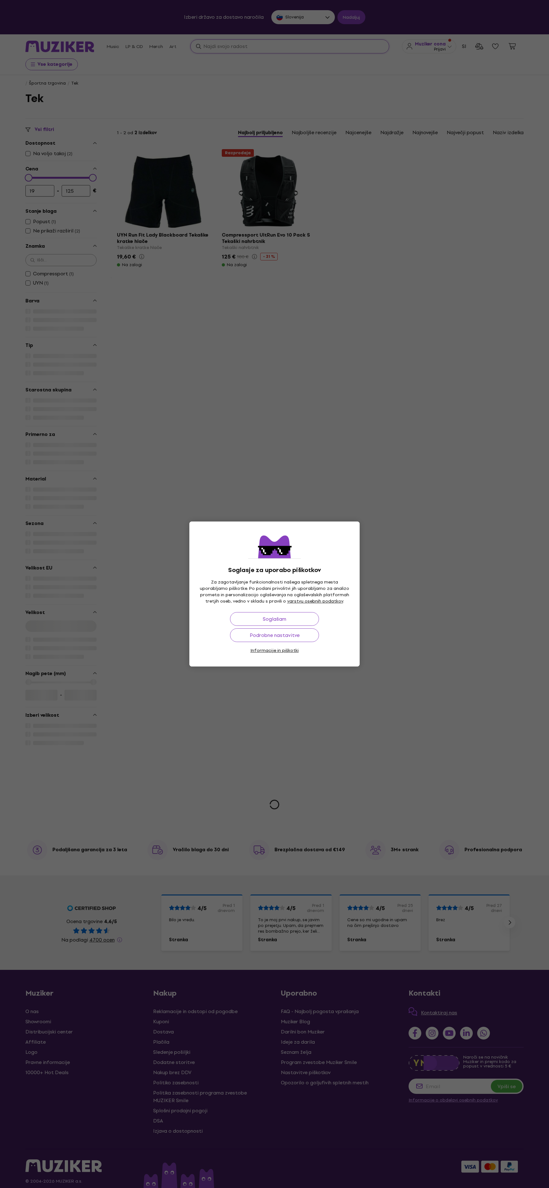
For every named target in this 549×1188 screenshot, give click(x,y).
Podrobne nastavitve (275, 635)
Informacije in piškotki (274, 650)
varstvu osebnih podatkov (315, 601)
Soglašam (274, 619)
